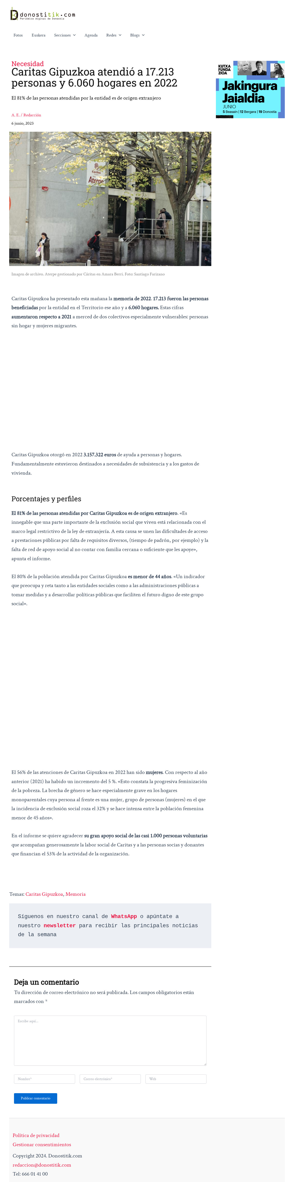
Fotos (18, 35)
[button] (73, 35)
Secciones (62, 35)
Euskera (38, 35)
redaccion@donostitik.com (42, 1164)
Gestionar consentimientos (42, 1144)
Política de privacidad (36, 1135)
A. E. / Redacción (26, 115)
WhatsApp (124, 916)
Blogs (135, 35)
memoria (75, 894)
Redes (111, 35)
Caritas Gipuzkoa (44, 894)
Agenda (91, 35)
